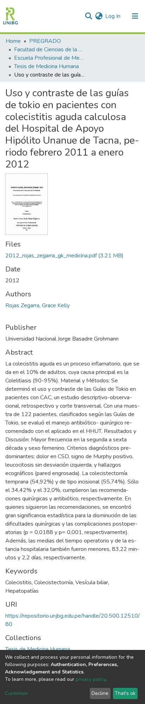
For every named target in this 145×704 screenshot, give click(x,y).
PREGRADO (45, 41)
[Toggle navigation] (135, 16)
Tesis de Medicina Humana (46, 66)
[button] (98, 16)
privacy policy (91, 679)
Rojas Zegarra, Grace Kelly (37, 305)
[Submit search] (88, 16)
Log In (113, 16)
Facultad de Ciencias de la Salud (49, 49)
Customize (16, 693)
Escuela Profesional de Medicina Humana (49, 58)
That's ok (125, 693)
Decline (100, 693)
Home (13, 41)
